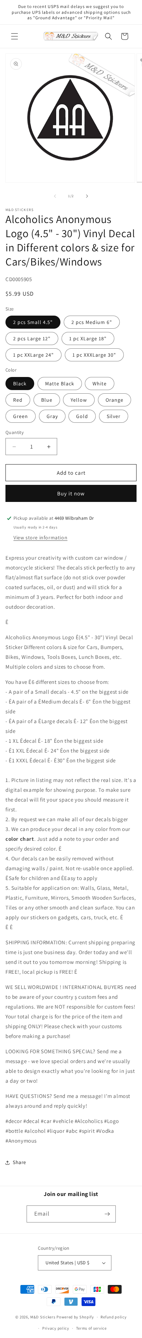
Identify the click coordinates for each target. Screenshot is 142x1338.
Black (20, 383)
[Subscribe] (107, 1214)
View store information (40, 537)
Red (18, 400)
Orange (114, 400)
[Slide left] (55, 196)
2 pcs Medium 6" (91, 322)
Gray (52, 416)
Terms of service (91, 1328)
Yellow (79, 400)
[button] (15, 36)
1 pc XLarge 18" (88, 338)
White (99, 383)
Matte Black (59, 383)
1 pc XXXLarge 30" (94, 355)
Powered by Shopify (75, 1316)
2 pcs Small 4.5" (33, 322)
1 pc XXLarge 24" (33, 355)
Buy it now (71, 493)
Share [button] (19, 1162)
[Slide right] (87, 196)
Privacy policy (55, 1328)
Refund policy (113, 1316)
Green (20, 416)
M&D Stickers (42, 1316)
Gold (82, 416)
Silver (114, 416)
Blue (46, 400)
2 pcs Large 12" (32, 338)
